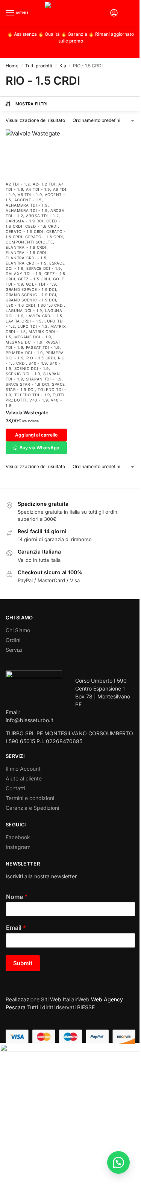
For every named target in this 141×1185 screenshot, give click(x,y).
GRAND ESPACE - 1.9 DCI (31, 289)
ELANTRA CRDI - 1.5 (26, 258)
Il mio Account (23, 768)
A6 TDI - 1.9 (30, 194)
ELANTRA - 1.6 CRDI (26, 247)
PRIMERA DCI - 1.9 (24, 352)
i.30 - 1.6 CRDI (20, 305)
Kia (62, 65)
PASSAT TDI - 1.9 (43, 347)
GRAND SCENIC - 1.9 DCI (31, 294)
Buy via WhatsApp (38, 447)
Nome (16, 897)
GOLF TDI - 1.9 (41, 284)
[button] (129, 13)
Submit (22, 963)
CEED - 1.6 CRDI (41, 226)
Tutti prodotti (38, 65)
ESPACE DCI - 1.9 (43, 268)
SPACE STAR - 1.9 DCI (27, 384)
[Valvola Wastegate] (36, 153)
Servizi (14, 650)
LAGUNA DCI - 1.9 (24, 310)
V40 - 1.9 (38, 400)
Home (12, 65)
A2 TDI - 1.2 (18, 184)
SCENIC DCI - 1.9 (31, 368)
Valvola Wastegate (27, 412)
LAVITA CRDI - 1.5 (44, 315)
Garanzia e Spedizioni (32, 808)
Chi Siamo (18, 630)
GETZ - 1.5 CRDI (34, 279)
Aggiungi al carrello (36, 435)
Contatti (15, 788)
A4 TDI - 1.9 (38, 189)
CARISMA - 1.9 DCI (25, 221)
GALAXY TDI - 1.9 (23, 273)
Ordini (13, 640)
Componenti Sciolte (29, 242)
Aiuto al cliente (24, 778)
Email (16, 927)
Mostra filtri (31, 103)
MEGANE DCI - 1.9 (32, 337)
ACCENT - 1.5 (28, 200)
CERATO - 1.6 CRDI (44, 236)
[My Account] (113, 13)
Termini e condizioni (30, 798)
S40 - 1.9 (38, 363)
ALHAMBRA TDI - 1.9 (27, 205)
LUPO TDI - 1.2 (33, 326)
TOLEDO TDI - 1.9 (32, 394)
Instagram (18, 847)
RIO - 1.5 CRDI (40, 358)
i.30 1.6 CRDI (51, 305)
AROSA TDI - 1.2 (42, 215)
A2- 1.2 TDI (44, 184)
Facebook (18, 837)
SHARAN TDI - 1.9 (44, 379)
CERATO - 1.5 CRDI (25, 231)
